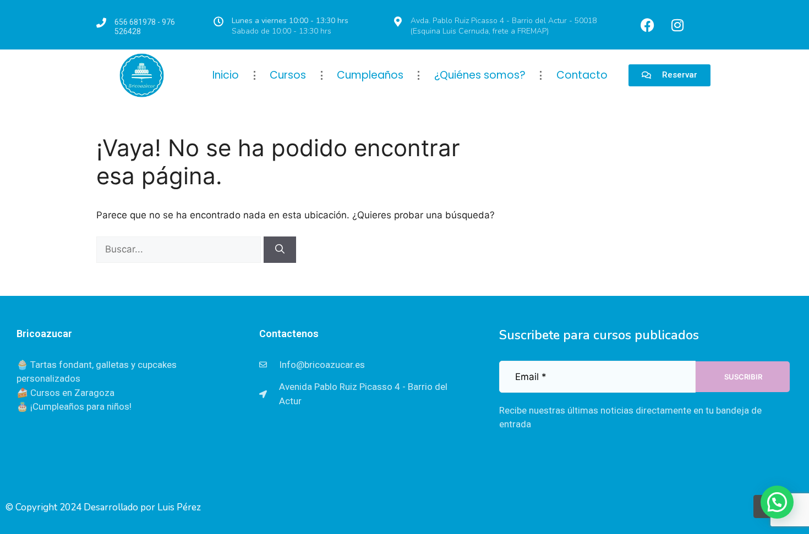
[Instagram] (677, 24)
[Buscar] (280, 249)
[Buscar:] (180, 249)
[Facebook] (647, 24)
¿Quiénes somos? (480, 75)
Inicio (225, 75)
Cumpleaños (370, 75)
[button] (777, 502)
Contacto (582, 75)
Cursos (288, 75)
